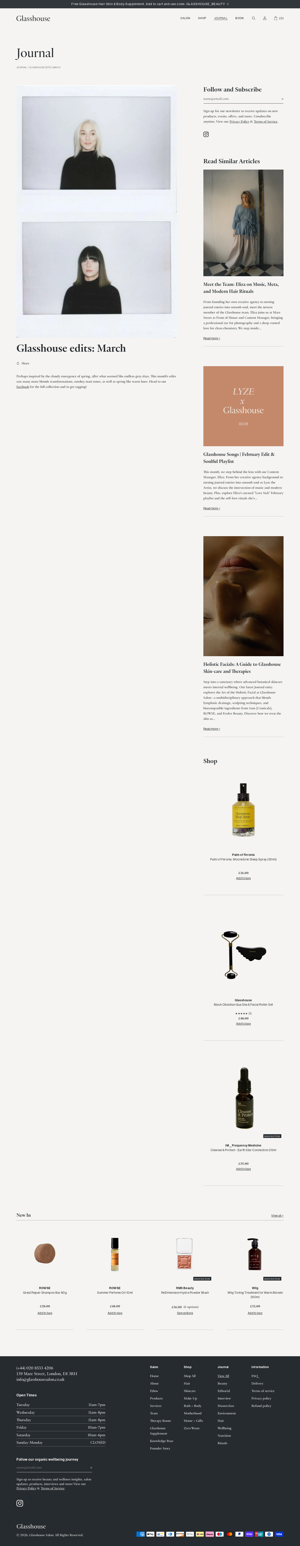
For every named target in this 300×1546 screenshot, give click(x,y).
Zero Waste (192, 1428)
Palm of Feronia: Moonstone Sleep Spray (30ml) (243, 859)
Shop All (190, 1375)
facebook (22, 386)
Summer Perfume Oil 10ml (115, 1293)
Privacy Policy (239, 121)
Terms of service (263, 1390)
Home (154, 1375)
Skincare (190, 1390)
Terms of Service (265, 121)
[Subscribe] (278, 98)
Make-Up (190, 1398)
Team (154, 1413)
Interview (224, 1398)
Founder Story (160, 1448)
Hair (187, 1383)
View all (276, 1216)
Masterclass (226, 1405)
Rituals (222, 1442)
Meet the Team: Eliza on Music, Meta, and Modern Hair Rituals (241, 287)
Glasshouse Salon (41, 1534)
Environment (227, 1413)
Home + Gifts (193, 1420)
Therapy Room (160, 1420)
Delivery (257, 1383)
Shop (202, 18)
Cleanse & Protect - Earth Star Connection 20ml (244, 1150)
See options (185, 1313)
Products (156, 1398)
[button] (185, 18)
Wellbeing (224, 1428)
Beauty (222, 1383)
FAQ (254, 1375)
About (154, 1383)
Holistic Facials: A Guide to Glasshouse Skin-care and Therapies (242, 667)
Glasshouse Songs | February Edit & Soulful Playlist (239, 457)
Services (155, 1405)
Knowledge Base (161, 1440)
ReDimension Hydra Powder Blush (185, 1293)
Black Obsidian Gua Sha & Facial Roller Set (243, 1005)
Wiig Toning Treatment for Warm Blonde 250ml (255, 1295)
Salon (185, 18)
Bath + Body (192, 1405)
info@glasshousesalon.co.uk (40, 1379)
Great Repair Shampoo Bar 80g (45, 1293)
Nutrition (224, 1435)
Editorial (224, 1390)
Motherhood (193, 1413)
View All (223, 1375)
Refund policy (261, 1405)
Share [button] (25, 363)
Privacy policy (261, 1398)
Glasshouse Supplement (158, 1431)
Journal (221, 18)
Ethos (154, 1390)
